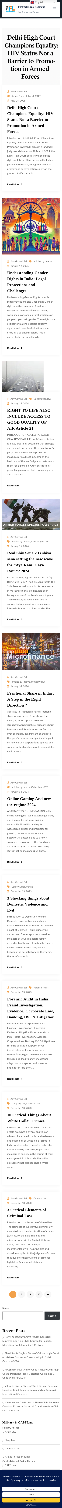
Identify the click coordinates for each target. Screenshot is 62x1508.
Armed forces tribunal (22, 96)
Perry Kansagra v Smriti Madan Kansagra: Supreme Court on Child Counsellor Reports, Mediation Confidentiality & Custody (27, 1341)
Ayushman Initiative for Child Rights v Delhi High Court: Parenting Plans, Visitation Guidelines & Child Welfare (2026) (30, 1373)
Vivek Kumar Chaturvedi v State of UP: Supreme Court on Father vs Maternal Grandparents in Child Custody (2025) (30, 1406)
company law (38, 682)
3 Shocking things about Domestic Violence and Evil (28, 904)
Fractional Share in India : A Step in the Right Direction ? (30, 699)
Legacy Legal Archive (22, 887)
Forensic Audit (41, 988)
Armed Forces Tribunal (17, 1456)
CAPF (38, 96)
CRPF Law (10, 1465)
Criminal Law (33, 1103)
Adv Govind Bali (19, 92)
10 (39, 1294)
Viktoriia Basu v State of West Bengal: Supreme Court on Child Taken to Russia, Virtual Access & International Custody (30, 1390)
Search (6, 1308)
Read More (13, 184)
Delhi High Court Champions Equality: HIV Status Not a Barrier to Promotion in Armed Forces (30, 119)
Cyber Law (36, 787)
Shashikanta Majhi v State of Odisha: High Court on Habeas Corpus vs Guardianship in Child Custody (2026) (30, 1357)
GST (45, 787)
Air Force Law (12, 1448)
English (39, 2)
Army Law (10, 1432)
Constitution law (42, 399)
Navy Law (10, 1440)
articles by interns (43, 261)
